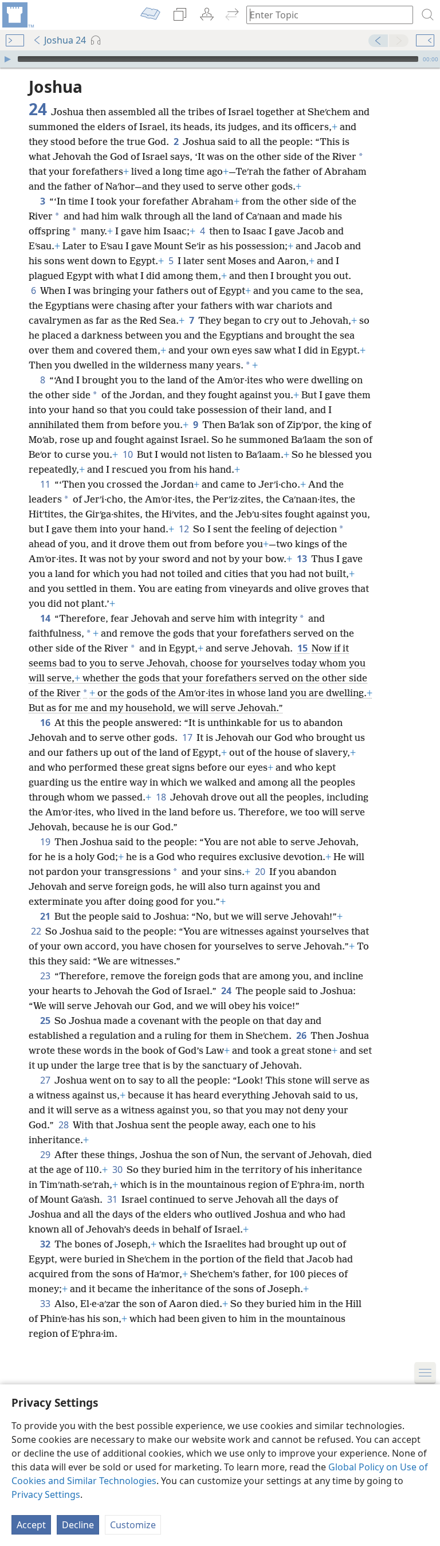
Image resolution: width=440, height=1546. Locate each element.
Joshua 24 (65, 40)
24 (227, 990)
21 (46, 916)
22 (37, 931)
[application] (220, 59)
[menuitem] (17, 15)
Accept (31, 1524)
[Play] (7, 59)
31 (113, 1199)
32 (46, 1244)
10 (129, 454)
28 (64, 1125)
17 (188, 737)
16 (46, 722)
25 (46, 1020)
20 (261, 871)
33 (46, 1303)
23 (46, 976)
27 (46, 1080)
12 (185, 529)
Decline (78, 1524)
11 (46, 484)
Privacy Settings (45, 1494)
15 (303, 648)
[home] (17, 15)
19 (46, 841)
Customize (133, 1524)
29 (46, 1154)
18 (162, 797)
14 (46, 618)
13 (303, 558)
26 (302, 1035)
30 (118, 1169)
